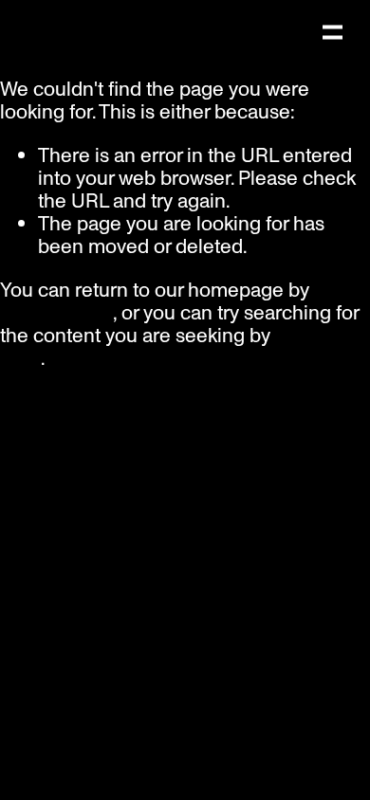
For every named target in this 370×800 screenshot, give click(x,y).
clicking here (56, 313)
